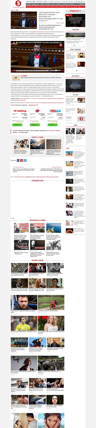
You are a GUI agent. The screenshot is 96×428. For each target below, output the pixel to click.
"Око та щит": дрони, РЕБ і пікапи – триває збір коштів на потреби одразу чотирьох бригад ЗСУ (71, 66)
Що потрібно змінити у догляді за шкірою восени (71, 110)
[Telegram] (69, 1)
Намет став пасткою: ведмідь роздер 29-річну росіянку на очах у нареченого (79, 181)
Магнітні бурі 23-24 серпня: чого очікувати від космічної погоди (79, 230)
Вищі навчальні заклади (52, 176)
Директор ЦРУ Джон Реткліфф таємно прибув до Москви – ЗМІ (79, 173)
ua (57, 1)
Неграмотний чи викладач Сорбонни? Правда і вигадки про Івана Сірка (52, 254)
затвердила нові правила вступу (38, 31)
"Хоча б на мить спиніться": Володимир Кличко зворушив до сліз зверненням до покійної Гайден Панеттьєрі (79, 155)
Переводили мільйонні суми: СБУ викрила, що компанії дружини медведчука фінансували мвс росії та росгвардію (51, 170)
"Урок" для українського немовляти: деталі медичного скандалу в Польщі (79, 222)
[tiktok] (66, 1)
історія (15, 176)
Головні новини (17, 130)
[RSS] (84, 1)
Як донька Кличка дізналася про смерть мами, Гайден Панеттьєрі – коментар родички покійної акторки (79, 164)
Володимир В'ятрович (30, 176)
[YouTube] (81, 1)
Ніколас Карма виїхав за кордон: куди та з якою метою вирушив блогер (79, 205)
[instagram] (64, 1)
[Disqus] (37, 201)
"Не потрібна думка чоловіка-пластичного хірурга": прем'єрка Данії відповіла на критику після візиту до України (79, 214)
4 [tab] (78, 45)
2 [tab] (74, 45)
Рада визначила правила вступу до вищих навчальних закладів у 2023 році (41, 77)
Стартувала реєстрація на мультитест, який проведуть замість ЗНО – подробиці (20, 152)
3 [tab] (76, 45)
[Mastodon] (76, 1)
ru (59, 1)
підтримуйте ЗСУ (33, 105)
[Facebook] (61, 1)
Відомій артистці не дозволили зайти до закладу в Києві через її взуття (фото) (79, 188)
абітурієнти (21, 176)
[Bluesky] (79, 1)
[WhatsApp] (71, 1)
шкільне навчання (40, 176)
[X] (74, 1)
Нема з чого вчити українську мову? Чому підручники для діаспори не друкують (42, 102)
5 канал (35, 27)
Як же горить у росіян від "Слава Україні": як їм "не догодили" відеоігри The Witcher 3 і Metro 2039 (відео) (79, 197)
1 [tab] (72, 45)
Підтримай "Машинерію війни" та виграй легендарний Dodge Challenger (71, 56)
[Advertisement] (37, 117)
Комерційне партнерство (69, 117)
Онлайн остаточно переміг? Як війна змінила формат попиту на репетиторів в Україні (71, 101)
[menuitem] (29, 4)
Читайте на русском (60, 22)
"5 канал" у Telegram (54, 130)
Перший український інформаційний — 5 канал (18, 4)
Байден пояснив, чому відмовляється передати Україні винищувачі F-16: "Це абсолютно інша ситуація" (24, 170)
